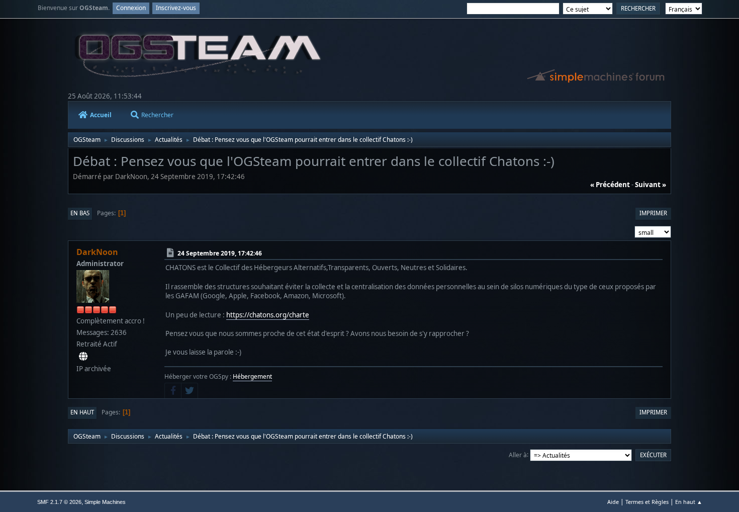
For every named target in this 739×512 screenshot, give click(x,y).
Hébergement (252, 376)
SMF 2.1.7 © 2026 (59, 502)
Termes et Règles (647, 501)
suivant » (650, 184)
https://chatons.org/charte (267, 314)
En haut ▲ (688, 501)
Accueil (101, 115)
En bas (79, 213)
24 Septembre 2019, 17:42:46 (219, 253)
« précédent (610, 184)
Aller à (518, 454)
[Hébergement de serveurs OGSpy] (83, 356)
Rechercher (157, 115)
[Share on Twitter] (189, 390)
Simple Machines (105, 502)
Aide (613, 501)
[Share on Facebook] (172, 390)
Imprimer (653, 213)
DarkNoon (97, 252)
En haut (82, 412)
